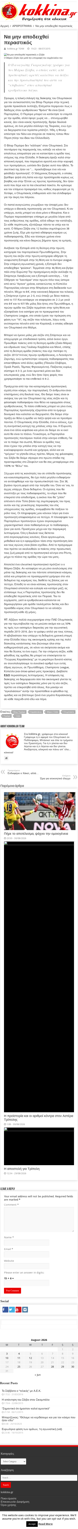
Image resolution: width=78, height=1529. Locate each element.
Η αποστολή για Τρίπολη (22, 1169)
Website (9, 1260)
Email (8, 1249)
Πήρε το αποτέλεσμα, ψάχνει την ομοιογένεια (36, 833)
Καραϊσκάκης (36, 712)
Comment (11, 1204)
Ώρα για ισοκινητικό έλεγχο (55, 777)
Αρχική (4, 26)
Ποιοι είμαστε (9, 1498)
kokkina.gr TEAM (15, 48)
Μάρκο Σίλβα (52, 712)
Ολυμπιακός (68, 712)
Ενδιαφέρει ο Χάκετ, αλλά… (23, 772)
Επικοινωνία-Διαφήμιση (15, 1501)
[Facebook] (5, 1310)
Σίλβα (17, 716)
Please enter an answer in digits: (24, 1272)
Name (9, 1237)
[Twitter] (12, 1310)
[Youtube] (18, 1310)
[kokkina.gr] (39, 11)
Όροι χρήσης (8, 1505)
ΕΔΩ (7, 675)
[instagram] (25, 1310)
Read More (45, 1524)
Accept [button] (32, 1524)
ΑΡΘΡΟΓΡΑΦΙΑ (22, 26)
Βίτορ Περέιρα (19, 712)
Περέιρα (6, 716)
